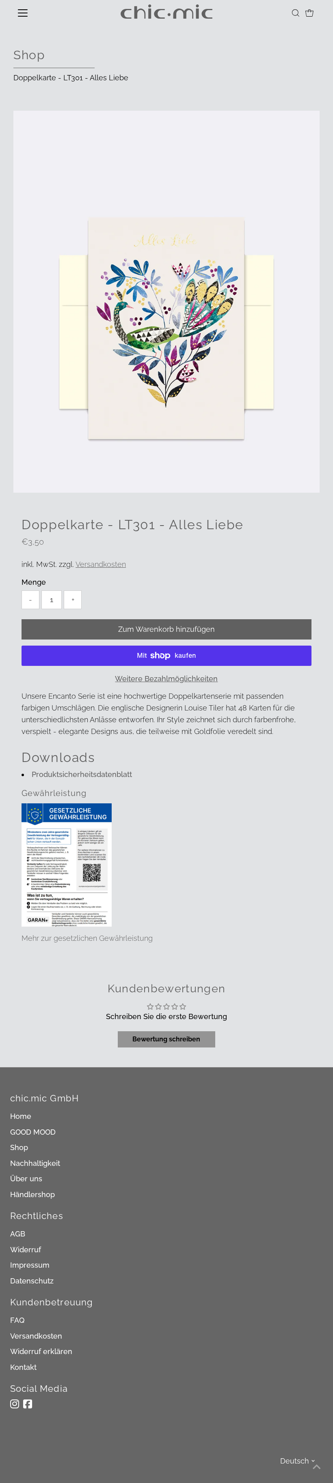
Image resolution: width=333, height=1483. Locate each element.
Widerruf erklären (41, 1351)
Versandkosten (101, 564)
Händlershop (32, 1194)
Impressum (30, 1265)
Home (20, 1116)
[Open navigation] (49, 13)
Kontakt (23, 1367)
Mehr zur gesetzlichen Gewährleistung (87, 938)
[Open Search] (295, 13)
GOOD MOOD (33, 1132)
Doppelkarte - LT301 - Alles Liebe (70, 77)
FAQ (17, 1320)
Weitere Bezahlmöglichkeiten (166, 678)
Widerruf (25, 1249)
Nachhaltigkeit (35, 1163)
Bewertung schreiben (166, 1039)
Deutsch (294, 1461)
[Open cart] (309, 13)
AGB (17, 1234)
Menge (34, 582)
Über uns (26, 1178)
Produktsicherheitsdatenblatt (82, 774)
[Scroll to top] (317, 1467)
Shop (19, 1147)
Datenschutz (32, 1281)
